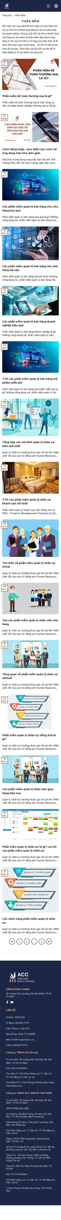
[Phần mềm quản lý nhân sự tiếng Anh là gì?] (30, 728)
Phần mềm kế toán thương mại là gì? (27, 96)
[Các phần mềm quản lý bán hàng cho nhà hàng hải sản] (30, 259)
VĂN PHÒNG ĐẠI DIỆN (17, 1108)
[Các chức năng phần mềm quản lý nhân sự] (30, 911)
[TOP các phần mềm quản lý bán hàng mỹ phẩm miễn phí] (30, 372)
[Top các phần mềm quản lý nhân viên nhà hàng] (30, 613)
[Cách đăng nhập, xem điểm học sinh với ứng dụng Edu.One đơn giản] (30, 142)
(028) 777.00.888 (26, 1034)
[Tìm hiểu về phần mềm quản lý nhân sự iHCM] (30, 556)
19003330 (19, 1017)
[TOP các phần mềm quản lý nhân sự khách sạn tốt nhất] (30, 492)
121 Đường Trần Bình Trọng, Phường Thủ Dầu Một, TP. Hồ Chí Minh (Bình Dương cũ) (29, 1115)
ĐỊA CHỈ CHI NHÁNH (16, 1068)
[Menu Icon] (48, 6)
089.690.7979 (20, 1045)
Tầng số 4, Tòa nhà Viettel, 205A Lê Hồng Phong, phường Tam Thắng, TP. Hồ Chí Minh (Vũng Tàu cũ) (28, 1158)
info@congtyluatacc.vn (22, 1039)
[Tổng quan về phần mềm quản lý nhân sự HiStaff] (30, 667)
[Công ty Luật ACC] (6, 6)
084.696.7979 (22, 1023)
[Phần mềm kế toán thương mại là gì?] (30, 89)
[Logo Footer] (21, 977)
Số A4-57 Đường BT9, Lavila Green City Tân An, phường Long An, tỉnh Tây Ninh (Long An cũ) (30, 1148)
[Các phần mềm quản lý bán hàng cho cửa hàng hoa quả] (30, 199)
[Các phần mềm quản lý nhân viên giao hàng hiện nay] (30, 782)
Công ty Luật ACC (21, 1028)
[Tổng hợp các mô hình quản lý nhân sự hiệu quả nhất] (30, 435)
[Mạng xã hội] (7, 1003)
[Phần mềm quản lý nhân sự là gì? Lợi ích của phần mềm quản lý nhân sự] (30, 839)
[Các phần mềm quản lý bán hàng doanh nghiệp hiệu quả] (30, 314)
